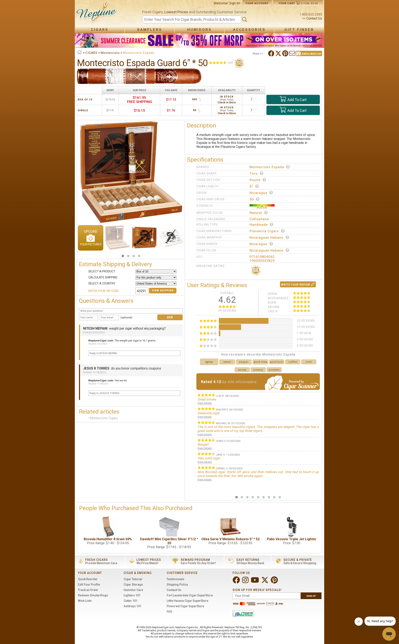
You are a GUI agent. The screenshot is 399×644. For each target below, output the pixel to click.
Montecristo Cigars (104, 418)
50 (252, 199)
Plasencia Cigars (264, 231)
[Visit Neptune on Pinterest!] (275, 581)
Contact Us (313, 18)
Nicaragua (258, 193)
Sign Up (311, 596)
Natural (256, 213)
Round (255, 180)
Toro (254, 174)
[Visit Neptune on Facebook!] (237, 581)
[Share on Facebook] (271, 53)
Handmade (259, 225)
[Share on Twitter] (278, 53)
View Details (204, 403)
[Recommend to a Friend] (292, 53)
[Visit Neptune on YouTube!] (255, 581)
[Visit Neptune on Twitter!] (265, 581)
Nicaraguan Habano (266, 238)
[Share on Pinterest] (285, 53)
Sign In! (234, 3)
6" (251, 186)
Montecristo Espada (267, 167)
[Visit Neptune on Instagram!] (245, 581)
